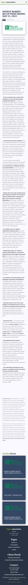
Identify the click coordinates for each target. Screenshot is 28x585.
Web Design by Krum (14, 582)
